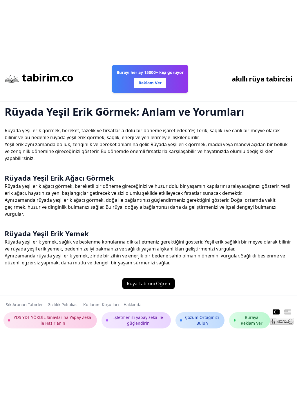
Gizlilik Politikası (63, 304)
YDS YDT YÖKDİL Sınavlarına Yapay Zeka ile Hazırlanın (52, 320)
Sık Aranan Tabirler (24, 304)
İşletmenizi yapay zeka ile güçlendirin (138, 320)
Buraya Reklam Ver (251, 320)
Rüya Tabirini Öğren (148, 283)
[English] (287, 312)
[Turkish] (276, 312)
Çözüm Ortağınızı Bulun (202, 320)
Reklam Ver (150, 83)
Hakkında (133, 304)
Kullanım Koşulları (101, 304)
